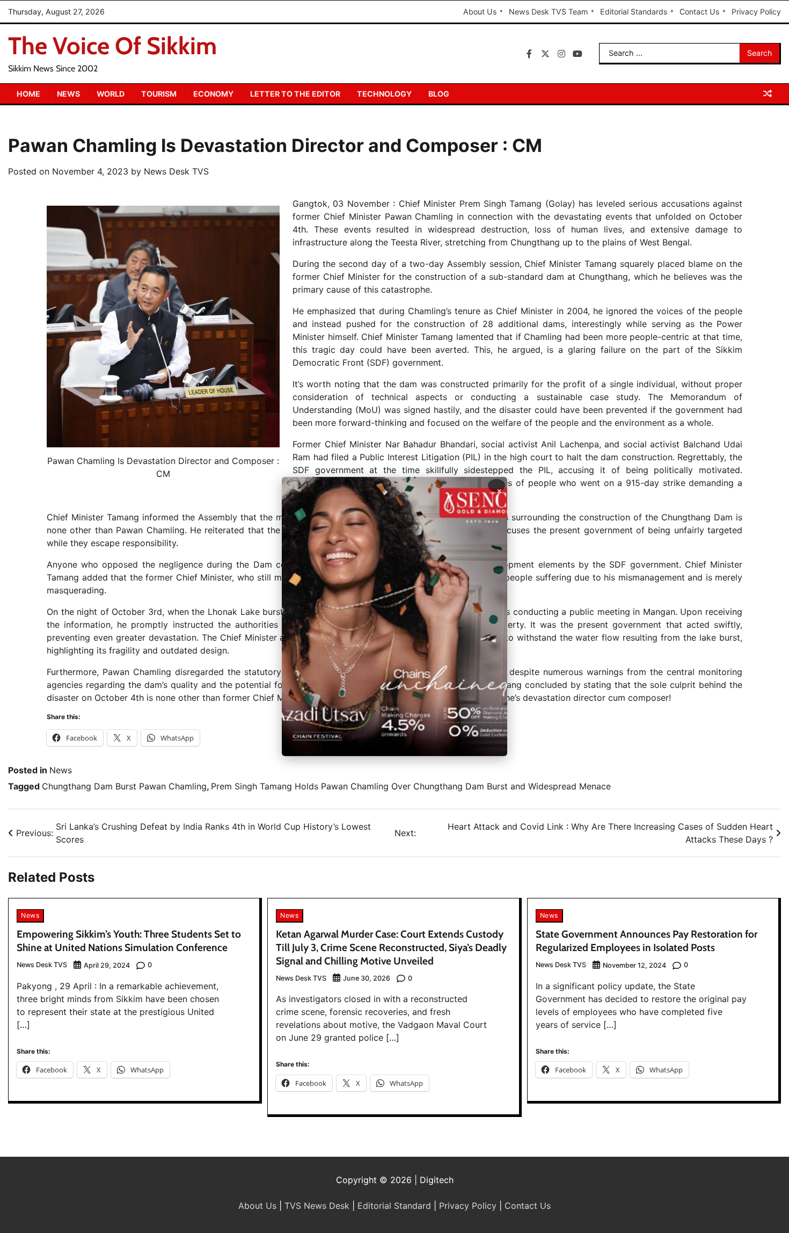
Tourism (159, 93)
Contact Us (699, 11)
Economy (213, 93)
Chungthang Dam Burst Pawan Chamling (124, 786)
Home (28, 93)
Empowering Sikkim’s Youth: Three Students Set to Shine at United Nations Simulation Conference (129, 941)
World (111, 93)
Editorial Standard (394, 1205)
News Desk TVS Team (548, 11)
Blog (438, 93)
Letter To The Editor (295, 93)
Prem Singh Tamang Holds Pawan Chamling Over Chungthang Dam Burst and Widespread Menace (411, 786)
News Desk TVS (176, 171)
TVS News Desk (316, 1205)
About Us (479, 11)
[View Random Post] (767, 93)
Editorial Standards (633, 11)
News (68, 93)
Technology (384, 93)
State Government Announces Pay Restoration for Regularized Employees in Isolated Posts (646, 941)
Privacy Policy (756, 11)
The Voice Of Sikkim (112, 45)
